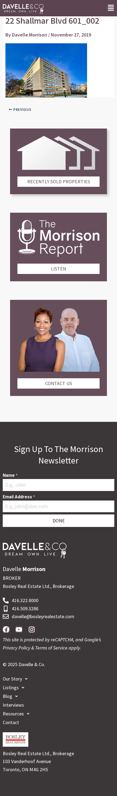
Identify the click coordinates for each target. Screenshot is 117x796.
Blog (7, 696)
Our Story (12, 679)
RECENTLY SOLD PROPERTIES (58, 181)
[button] (110, 8)
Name (10, 475)
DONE (59, 520)
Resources (13, 713)
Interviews (13, 705)
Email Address (19, 496)
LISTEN (58, 269)
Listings (11, 687)
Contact (11, 722)
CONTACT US (58, 383)
